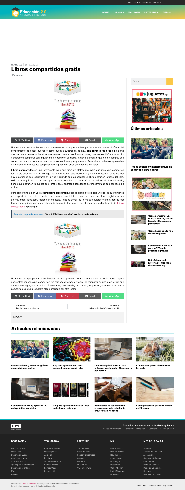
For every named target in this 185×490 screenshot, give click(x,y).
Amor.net (81, 458)
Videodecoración (18, 461)
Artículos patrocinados (111, 428)
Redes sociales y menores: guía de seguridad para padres (151, 168)
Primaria (119, 12)
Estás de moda (83, 451)
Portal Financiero (117, 471)
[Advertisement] (92, 39)
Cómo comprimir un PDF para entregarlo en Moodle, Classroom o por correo (160, 219)
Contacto (157, 3)
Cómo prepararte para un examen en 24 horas (154, 406)
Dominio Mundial (117, 451)
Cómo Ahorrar (116, 468)
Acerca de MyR (167, 428)
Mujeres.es (82, 464)
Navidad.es (115, 455)
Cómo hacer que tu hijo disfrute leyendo (160, 232)
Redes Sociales (51, 464)
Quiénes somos (134, 3)
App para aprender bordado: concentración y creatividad (68, 366)
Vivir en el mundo (84, 468)
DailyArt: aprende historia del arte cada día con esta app (159, 263)
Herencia (147, 471)
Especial (167, 12)
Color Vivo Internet (29, 484)
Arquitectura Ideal (19, 458)
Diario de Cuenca (151, 464)
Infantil (106, 12)
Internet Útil (49, 471)
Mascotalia (115, 464)
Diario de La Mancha (152, 468)
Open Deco (16, 451)
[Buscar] (169, 81)
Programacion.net (52, 448)
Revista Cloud (50, 468)
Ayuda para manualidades (22, 464)
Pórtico (14, 474)
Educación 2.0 (116, 448)
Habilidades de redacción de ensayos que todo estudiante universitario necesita (110, 408)
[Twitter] (171, 3)
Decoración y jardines (20, 468)
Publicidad (146, 3)
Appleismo (48, 455)
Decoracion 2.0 (18, 448)
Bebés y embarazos (86, 455)
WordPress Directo (52, 461)
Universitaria (151, 12)
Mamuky (81, 461)
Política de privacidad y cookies (160, 485)
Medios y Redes (165, 425)
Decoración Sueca (19, 455)
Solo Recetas (83, 448)
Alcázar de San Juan (152, 451)
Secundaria (134, 12)
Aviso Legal (141, 485)
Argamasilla (148, 455)
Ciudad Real (148, 461)
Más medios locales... (152, 474)
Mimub (14, 471)
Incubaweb (49, 458)
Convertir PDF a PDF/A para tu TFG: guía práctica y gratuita (160, 248)
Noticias (16, 64)
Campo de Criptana (152, 458)
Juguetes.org (116, 458)
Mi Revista (114, 474)
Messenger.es (50, 451)
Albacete (147, 448)
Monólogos (115, 461)
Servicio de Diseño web (135, 428)
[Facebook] (167, 3)
